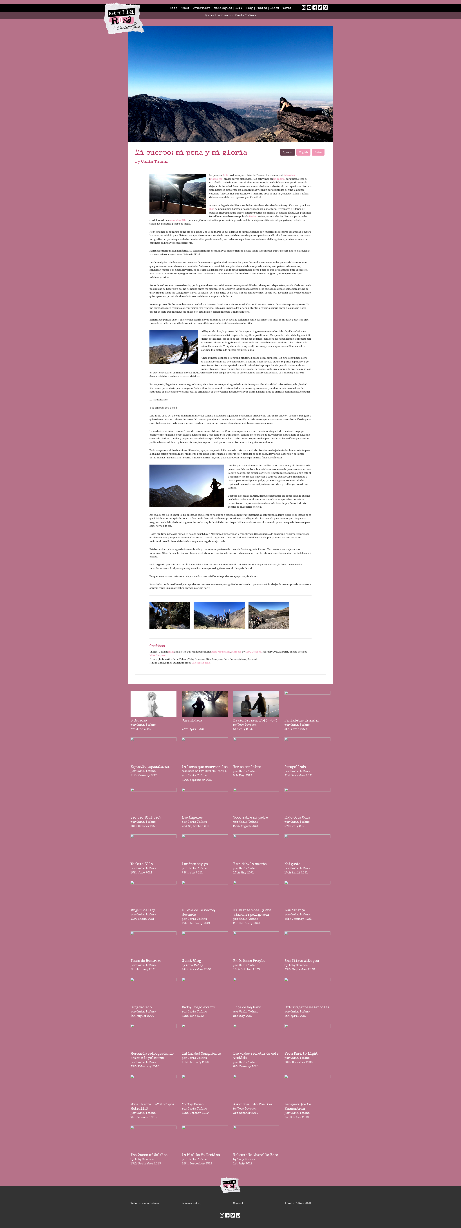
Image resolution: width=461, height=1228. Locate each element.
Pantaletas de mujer (302, 721)
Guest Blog (191, 961)
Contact (238, 1203)
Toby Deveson (253, 651)
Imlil (225, 175)
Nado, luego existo (198, 1007)
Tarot (287, 8)
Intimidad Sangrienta (201, 1054)
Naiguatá (292, 864)
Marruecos (216, 178)
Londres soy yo (195, 864)
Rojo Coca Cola (297, 818)
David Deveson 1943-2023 (255, 721)
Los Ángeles (192, 818)
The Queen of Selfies (149, 1155)
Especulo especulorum (150, 767)
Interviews (201, 8)
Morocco (236, 651)
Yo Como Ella (142, 864)
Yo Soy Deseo (192, 1104)
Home (173, 8)
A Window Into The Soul (253, 1104)
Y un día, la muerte (250, 864)
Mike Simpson (157, 655)
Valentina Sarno (201, 662)
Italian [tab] (318, 152)
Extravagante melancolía (307, 1007)
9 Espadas (139, 721)
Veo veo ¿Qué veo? (146, 818)
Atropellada (295, 767)
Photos (261, 8)
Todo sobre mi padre (250, 818)
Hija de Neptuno (247, 1007)
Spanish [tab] (287, 152)
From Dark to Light (301, 1054)
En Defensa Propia (249, 961)
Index (274, 8)
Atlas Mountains (220, 651)
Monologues (223, 8)
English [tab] (303, 152)
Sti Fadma (279, 178)
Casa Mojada (192, 721)
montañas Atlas (178, 220)
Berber (253, 216)
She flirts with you (302, 961)
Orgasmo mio (141, 1007)
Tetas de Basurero (146, 961)
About (185, 8)
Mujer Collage (143, 910)
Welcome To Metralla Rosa (255, 1155)
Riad (211, 208)
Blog (249, 8)
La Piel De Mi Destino (201, 1155)
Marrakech (290, 175)
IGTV (238, 8)
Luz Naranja (295, 910)
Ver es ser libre (247, 767)
